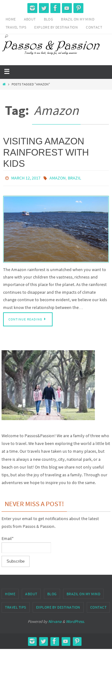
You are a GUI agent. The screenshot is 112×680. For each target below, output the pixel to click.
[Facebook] (55, 8)
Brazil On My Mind (77, 19)
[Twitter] (44, 8)
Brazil (74, 177)
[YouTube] (67, 8)
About (30, 19)
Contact (94, 27)
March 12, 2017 (25, 177)
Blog (48, 19)
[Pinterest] (78, 8)
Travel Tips (16, 27)
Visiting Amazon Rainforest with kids (46, 152)
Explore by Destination (56, 27)
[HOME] (4, 84)
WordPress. (75, 620)
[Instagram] (32, 8)
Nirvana (55, 620)
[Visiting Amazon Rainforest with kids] (56, 227)
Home (11, 19)
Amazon (57, 177)
